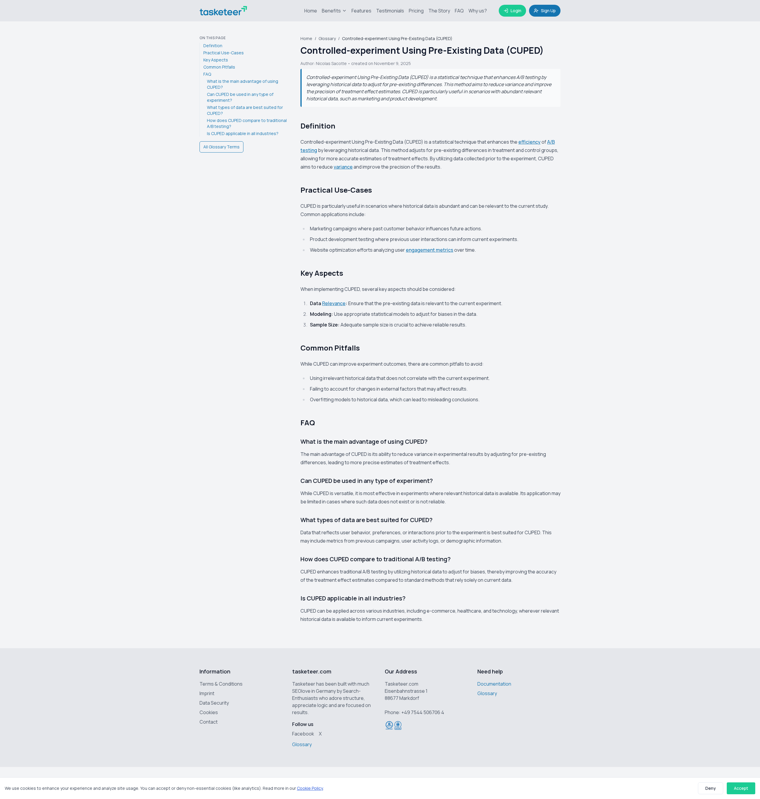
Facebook (303, 733)
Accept (741, 788)
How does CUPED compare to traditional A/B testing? (247, 123)
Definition (212, 45)
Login (516, 10)
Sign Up (548, 10)
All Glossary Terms (221, 147)
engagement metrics (429, 250)
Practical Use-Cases (223, 53)
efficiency (529, 142)
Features (361, 10)
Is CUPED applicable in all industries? (242, 133)
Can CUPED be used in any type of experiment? (240, 97)
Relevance (334, 303)
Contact (209, 722)
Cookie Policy (310, 788)
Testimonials (390, 10)
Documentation (494, 684)
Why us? (477, 10)
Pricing (416, 10)
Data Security (214, 703)
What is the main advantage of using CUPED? (242, 84)
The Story (439, 10)
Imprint (207, 693)
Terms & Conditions (221, 684)
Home (310, 10)
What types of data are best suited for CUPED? (245, 110)
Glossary (327, 38)
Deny (710, 788)
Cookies (209, 712)
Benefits (331, 10)
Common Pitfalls (219, 67)
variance (343, 167)
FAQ (459, 10)
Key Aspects (215, 60)
